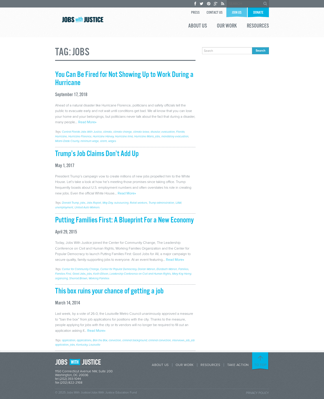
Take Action (238, 365)
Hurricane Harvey (103, 136)
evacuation (168, 132)
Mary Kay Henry (181, 274)
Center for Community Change (80, 269)
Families (183, 269)
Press (195, 12)
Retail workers (138, 203)
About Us (197, 26)
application (68, 340)
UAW (178, 203)
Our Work (227, 26)
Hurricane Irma (124, 136)
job (188, 340)
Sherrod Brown (78, 278)
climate (107, 132)
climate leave (141, 132)
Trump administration (161, 203)
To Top (260, 365)
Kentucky (82, 345)
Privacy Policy (257, 393)
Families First (63, 274)
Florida (180, 132)
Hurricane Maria (144, 136)
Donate (258, 12)
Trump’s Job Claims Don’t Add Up (97, 154)
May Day (107, 203)
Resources (258, 26)
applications (84, 340)
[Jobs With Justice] (82, 19)
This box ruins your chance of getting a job (109, 291)
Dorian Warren (146, 269)
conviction (115, 340)
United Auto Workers (87, 207)
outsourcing (121, 203)
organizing (61, 278)
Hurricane (61, 136)
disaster (155, 132)
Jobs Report (94, 203)
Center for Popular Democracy (118, 269)
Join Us (237, 12)
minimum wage (89, 141)
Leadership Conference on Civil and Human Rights (140, 274)
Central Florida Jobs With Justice (82, 132)
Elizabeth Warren (166, 269)
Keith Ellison (100, 274)
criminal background (134, 340)
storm (103, 141)
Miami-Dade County (67, 141)
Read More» (87, 122)
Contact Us (215, 12)
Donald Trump (70, 203)
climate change (122, 132)
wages (112, 141)
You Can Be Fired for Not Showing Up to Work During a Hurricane (124, 79)
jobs (157, 136)
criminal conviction (159, 340)
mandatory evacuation (174, 136)
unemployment (64, 207)
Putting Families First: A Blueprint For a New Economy (124, 220)
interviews (178, 340)
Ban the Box (100, 340)
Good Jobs (79, 274)
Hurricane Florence (79, 136)
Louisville (94, 345)
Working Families (99, 278)
